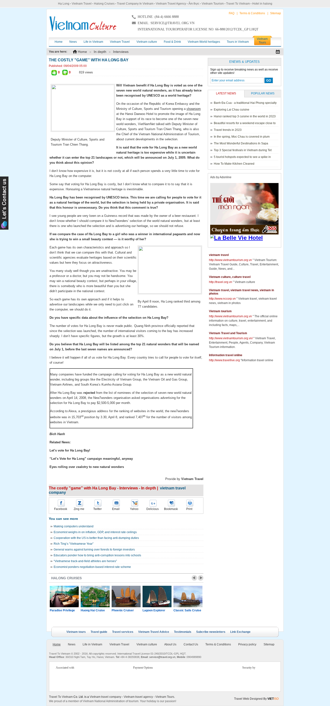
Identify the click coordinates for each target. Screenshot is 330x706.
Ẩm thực (193, 3)
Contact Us (191, 644)
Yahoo (134, 509)
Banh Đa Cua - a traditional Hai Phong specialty (245, 103)
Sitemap (275, 13)
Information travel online (225, 355)
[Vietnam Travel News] (83, 23)
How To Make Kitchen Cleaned (234, 163)
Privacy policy (247, 644)
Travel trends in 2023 (228, 130)
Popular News (262, 93)
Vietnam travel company (105, 697)
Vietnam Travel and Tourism (228, 333)
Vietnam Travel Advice (153, 632)
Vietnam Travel (82, 3)
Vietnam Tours (164, 697)
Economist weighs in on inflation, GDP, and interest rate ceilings (95, 532)
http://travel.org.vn (220, 282)
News (71, 644)
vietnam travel (219, 255)
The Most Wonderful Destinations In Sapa (241, 143)
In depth (100, 52)
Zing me (79, 509)
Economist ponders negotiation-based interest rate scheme (92, 567)
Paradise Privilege (62, 610)
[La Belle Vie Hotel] (245, 237)
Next (200, 578)
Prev (194, 578)
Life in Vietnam (92, 644)
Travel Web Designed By (256, 698)
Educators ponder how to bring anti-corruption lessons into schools (97, 555)
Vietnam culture (146, 644)
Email (116, 509)
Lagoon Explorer (154, 610)
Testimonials (182, 632)
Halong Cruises (104, 3)
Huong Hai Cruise (93, 610)
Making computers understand (73, 526)
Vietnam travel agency (138, 697)
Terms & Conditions (252, 13)
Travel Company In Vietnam (135, 3)
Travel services (122, 632)
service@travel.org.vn (162, 657)
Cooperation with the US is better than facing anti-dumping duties (96, 538)
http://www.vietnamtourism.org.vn (230, 260)
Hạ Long (63, 3)
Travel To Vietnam (238, 3)
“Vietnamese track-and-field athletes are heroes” (85, 561)
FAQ (231, 13)
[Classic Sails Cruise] (187, 596)
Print (189, 509)
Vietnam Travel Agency (171, 3)
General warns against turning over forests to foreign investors (94, 549)
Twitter (97, 509)
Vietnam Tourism (213, 3)
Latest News (226, 93)
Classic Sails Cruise (187, 610)
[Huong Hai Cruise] (95, 596)
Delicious (152, 509)
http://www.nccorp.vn (222, 298)
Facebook (60, 509)
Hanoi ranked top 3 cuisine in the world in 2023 (245, 116)
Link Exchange (240, 632)
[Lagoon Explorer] (157, 596)
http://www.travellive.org (224, 360)
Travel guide (99, 632)
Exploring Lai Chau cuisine (231, 109)
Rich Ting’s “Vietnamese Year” (73, 543)
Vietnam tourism (220, 311)
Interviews (121, 52)
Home (82, 52)
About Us (170, 644)
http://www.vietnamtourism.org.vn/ (231, 338)
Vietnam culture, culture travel (230, 277)
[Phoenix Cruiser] (126, 596)
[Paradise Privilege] (64, 596)
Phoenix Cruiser (123, 610)
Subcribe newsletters (210, 632)
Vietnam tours (76, 632)
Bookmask (171, 509)
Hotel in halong (262, 3)
